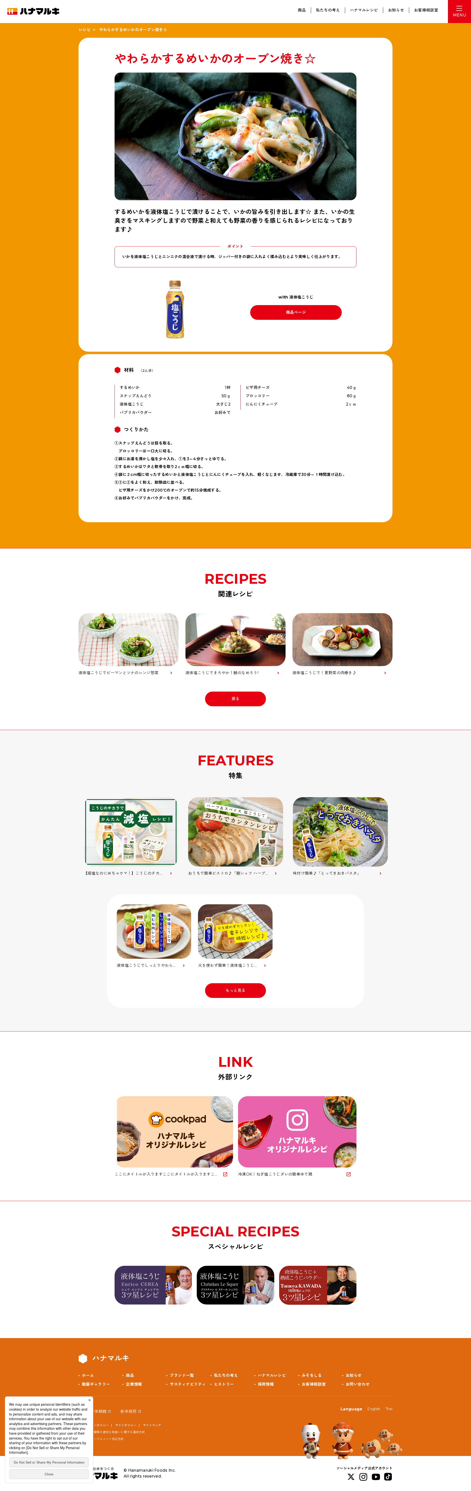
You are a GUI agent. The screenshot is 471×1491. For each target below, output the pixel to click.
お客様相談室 (426, 10)
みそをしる (312, 1375)
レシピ (84, 29)
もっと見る (235, 990)
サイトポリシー (125, 1425)
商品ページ (296, 312)
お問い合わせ (358, 1384)
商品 (302, 10)
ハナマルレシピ (364, 10)
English (373, 1409)
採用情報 (266, 1384)
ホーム (88, 1375)
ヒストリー (224, 1384)
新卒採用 (128, 1411)
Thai (388, 1409)
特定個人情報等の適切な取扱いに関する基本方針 (111, 1432)
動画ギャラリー (96, 1384)
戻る (236, 698)
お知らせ (396, 10)
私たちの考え (328, 10)
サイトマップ (152, 1425)
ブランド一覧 (182, 1375)
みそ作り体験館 (92, 1411)
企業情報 (134, 1384)
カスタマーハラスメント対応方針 (101, 1439)
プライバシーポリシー (93, 1425)
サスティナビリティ (188, 1384)
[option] (130, 837)
